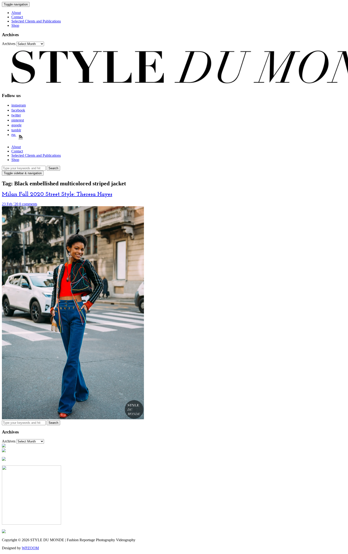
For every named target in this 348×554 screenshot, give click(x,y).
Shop (15, 25)
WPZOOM (30, 548)
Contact (17, 17)
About (16, 13)
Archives (8, 44)
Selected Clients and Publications (36, 21)
